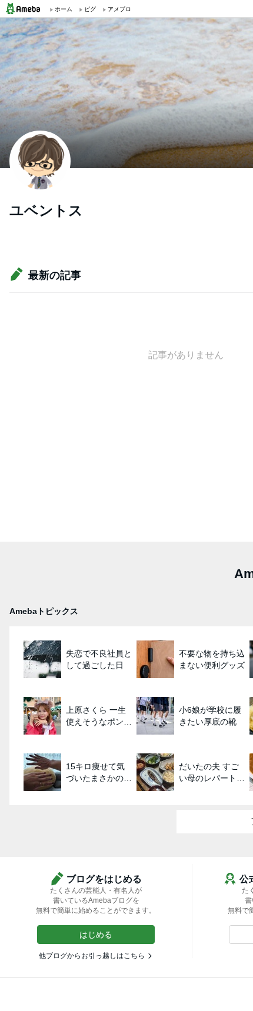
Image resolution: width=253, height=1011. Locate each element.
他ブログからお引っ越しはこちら (92, 956)
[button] (96, 934)
